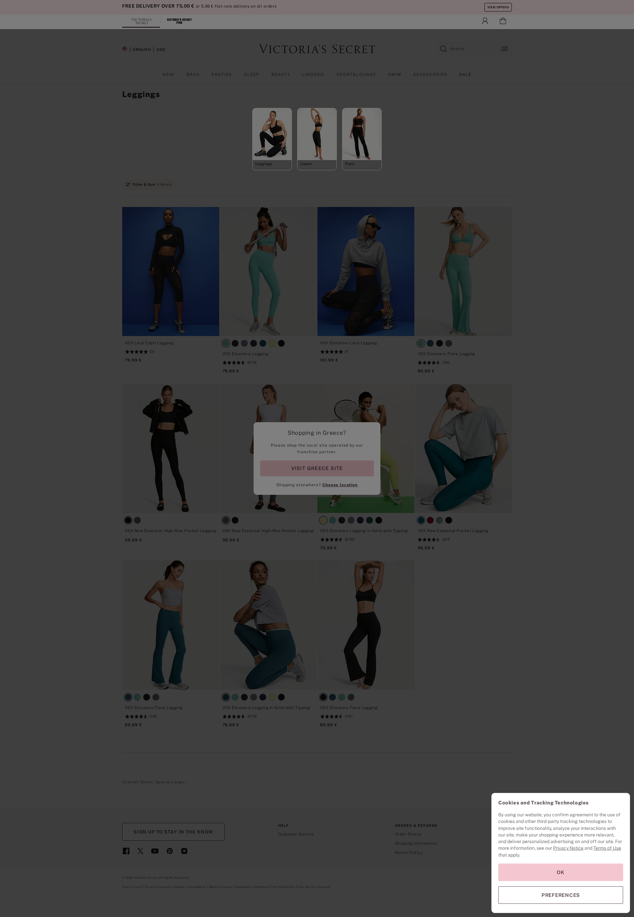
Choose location (340, 485)
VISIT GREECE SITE (317, 468)
